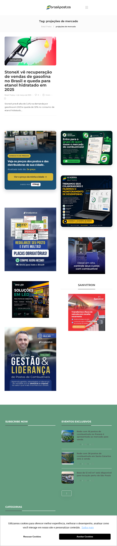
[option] (87, 458)
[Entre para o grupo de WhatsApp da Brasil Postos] (86, 148)
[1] (86, 255)
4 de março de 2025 (23, 95)
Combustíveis (15, 60)
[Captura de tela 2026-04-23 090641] (86, 312)
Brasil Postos (46, 27)
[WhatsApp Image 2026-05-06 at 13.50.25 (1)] (30, 299)
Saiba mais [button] (88, 527)
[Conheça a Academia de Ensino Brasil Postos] (86, 201)
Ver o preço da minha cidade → (30, 176)
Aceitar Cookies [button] (85, 536)
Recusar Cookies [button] (32, 536)
